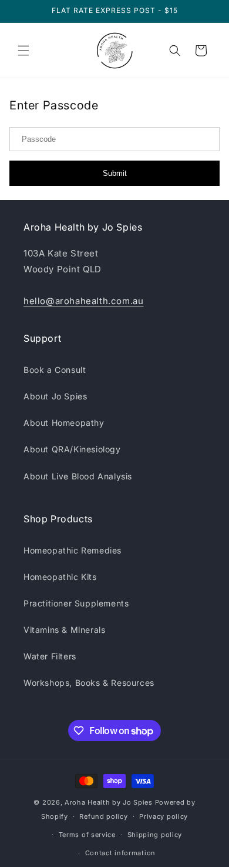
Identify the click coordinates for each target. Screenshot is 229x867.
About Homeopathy (64, 423)
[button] (23, 51)
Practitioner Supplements (76, 603)
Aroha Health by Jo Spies (109, 802)
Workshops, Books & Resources (88, 683)
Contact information (120, 853)
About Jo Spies (55, 396)
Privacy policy (163, 816)
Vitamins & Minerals (64, 630)
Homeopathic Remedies (72, 550)
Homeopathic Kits (60, 577)
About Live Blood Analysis (77, 476)
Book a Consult (54, 370)
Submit (115, 173)
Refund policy (103, 816)
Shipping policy (155, 835)
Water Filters (49, 656)
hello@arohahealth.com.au (83, 300)
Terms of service (87, 835)
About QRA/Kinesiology (72, 449)
